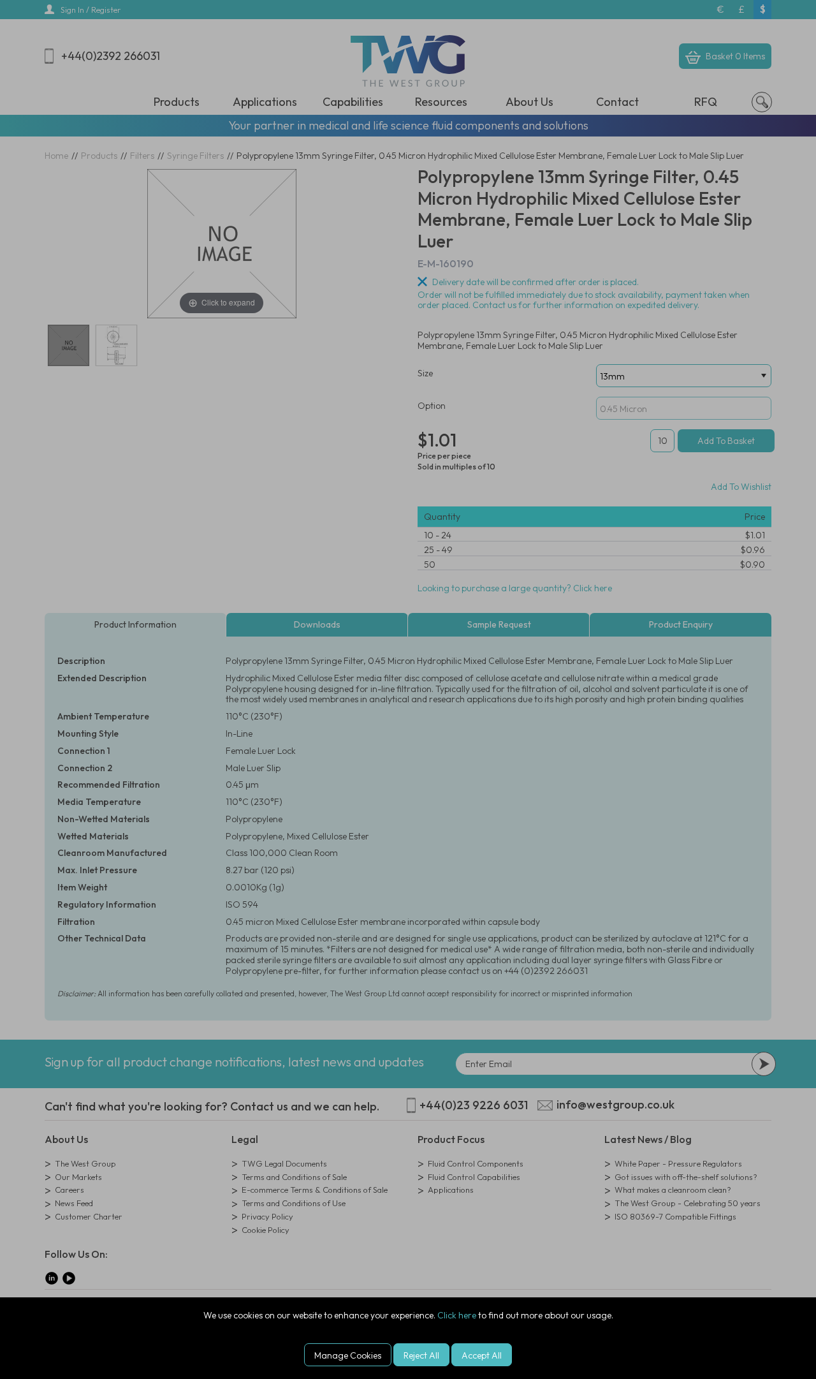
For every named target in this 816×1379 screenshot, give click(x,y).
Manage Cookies (347, 1355)
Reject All (421, 1355)
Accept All (482, 1355)
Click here (456, 1315)
